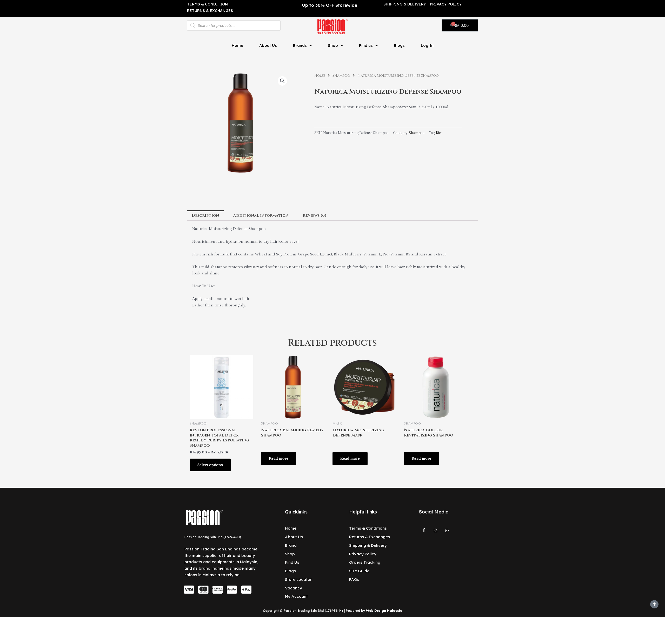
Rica (439, 133)
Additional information (260, 215)
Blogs (399, 45)
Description (205, 215)
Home (237, 45)
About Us (268, 45)
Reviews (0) (315, 215)
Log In (427, 45)
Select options (210, 465)
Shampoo (341, 75)
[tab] (205, 215)
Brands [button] (300, 45)
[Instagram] (436, 530)
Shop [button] (333, 45)
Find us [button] (366, 45)
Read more (278, 458)
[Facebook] (424, 530)
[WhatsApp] (447, 530)
